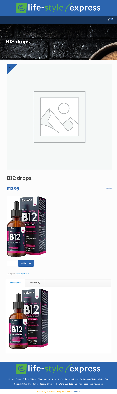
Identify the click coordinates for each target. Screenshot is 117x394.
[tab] (15, 282)
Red (106, 379)
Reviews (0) (35, 282)
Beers (18, 379)
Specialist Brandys (22, 384)
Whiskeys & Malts (88, 379)
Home (11, 379)
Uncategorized (22, 274)
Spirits (60, 379)
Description (15, 282)
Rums (35, 384)
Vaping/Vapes (96, 384)
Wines (33, 379)
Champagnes (44, 379)
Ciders (25, 379)
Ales (54, 379)
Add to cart (26, 263)
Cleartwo (76, 392)
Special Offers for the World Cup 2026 (56, 384)
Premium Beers (71, 379)
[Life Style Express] (58, 8)
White (100, 379)
